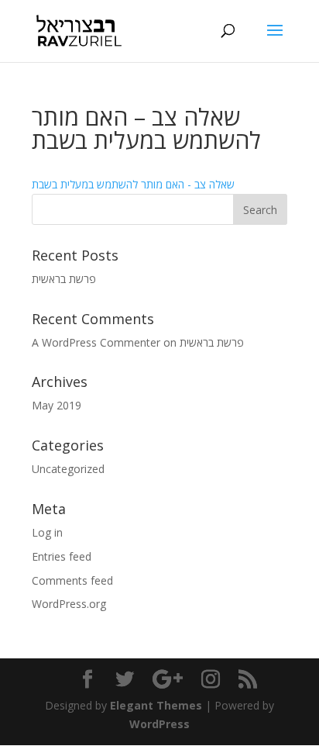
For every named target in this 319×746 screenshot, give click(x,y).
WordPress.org (69, 603)
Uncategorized (68, 468)
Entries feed (61, 556)
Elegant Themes (156, 705)
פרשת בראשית (64, 278)
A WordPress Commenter (96, 342)
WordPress (159, 724)
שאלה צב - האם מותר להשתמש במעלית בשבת (133, 184)
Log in (47, 532)
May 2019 (56, 405)
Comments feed (72, 580)
